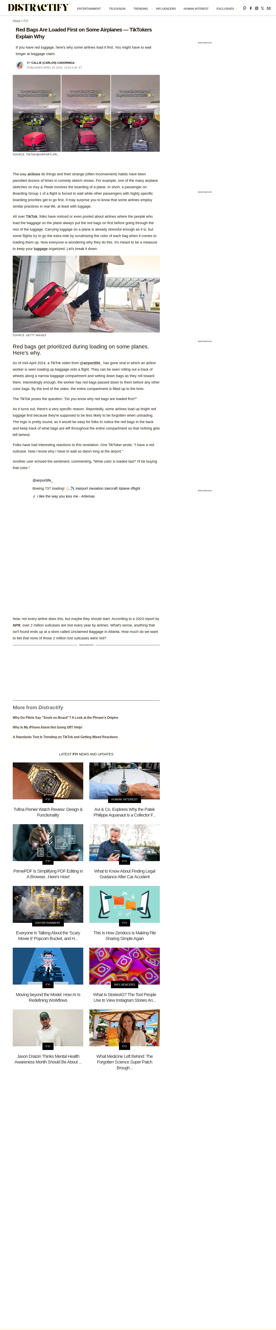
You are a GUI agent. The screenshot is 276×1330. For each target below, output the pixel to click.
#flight (135, 488)
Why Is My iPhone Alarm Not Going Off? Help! (47, 727)
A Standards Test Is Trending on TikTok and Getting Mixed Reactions (65, 737)
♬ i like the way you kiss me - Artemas (64, 496)
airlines (33, 174)
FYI (26, 20)
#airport (82, 488)
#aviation (96, 488)
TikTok (31, 216)
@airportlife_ (91, 363)
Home (16, 20)
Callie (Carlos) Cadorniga (53, 62)
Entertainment (89, 8)
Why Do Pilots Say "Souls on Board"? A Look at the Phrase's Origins (65, 717)
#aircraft (111, 488)
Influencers (166, 8)
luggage (41, 249)
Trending (140, 8)
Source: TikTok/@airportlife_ (36, 154)
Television (117, 8)
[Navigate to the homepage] (38, 7)
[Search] (245, 7)
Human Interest (196, 8)
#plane (124, 488)
